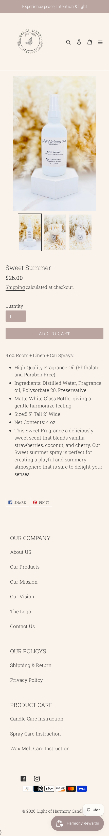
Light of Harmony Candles (62, 811)
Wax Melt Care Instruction (40, 748)
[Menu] (100, 41)
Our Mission (24, 581)
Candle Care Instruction (36, 718)
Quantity (14, 306)
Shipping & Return (30, 665)
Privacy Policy (26, 680)
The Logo (20, 611)
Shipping (15, 287)
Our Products (25, 566)
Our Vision (22, 596)
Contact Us (22, 626)
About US (20, 552)
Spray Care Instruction (35, 733)
